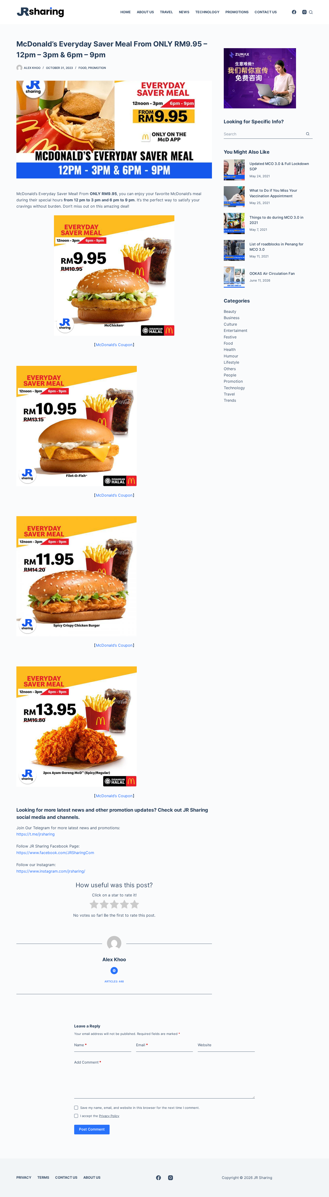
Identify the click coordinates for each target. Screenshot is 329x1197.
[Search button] (308, 134)
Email (142, 1045)
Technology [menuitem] (207, 12)
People (230, 375)
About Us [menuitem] (145, 12)
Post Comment (92, 1129)
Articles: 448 (114, 981)
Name (80, 1045)
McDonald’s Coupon (114, 344)
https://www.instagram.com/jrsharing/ (50, 871)
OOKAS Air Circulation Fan (272, 273)
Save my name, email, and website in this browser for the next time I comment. (140, 1108)
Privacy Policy (109, 1116)
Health (230, 349)
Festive (230, 337)
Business (231, 317)
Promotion (97, 68)
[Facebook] (294, 12)
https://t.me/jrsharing (35, 834)
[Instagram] (304, 12)
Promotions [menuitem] (237, 12)
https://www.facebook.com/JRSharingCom (55, 852)
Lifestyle (231, 362)
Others (230, 368)
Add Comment (87, 1062)
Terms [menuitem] (43, 1177)
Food (82, 68)
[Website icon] (114, 970)
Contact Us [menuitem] (266, 12)
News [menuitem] (184, 12)
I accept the (99, 1116)
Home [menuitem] (125, 12)
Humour (231, 356)
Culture (230, 324)
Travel (229, 394)
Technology (234, 387)
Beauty (230, 311)
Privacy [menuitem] (23, 1177)
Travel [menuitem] (166, 12)
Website (204, 1045)
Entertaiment (235, 330)
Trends (230, 400)
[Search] (311, 12)
